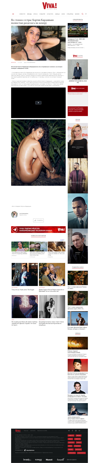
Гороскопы (72, 452)
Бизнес (71, 449)
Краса (70, 438)
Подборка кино (78, 267)
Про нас (26, 430)
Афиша (77, 333)
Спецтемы (77, 445)
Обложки (78, 449)
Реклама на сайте (42, 430)
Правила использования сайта (21, 452)
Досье (78, 119)
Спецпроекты (78, 19)
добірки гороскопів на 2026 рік (78, 81)
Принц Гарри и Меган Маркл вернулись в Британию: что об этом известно (51, 290)
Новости (71, 435)
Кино (13, 319)
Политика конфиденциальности (35, 452)
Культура (71, 442)
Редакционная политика (47, 452)
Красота (13, 62)
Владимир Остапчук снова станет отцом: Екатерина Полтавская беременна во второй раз (51, 323)
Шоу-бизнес (15, 287)
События (77, 438)
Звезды (78, 435)
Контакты (32, 430)
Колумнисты (81, 452)
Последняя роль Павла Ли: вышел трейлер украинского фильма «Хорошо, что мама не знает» (24, 323)
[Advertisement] (38, 196)
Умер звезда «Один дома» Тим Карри (23, 290)
